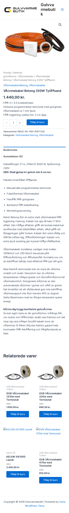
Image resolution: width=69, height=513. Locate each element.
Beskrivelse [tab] (10, 149)
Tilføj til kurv (37, 122)
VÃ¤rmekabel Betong (15, 85)
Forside (7, 72)
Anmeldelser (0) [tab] (13, 156)
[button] (60, 25)
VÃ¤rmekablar (25, 76)
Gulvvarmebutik (48, 9)
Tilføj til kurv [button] (17, 414)
